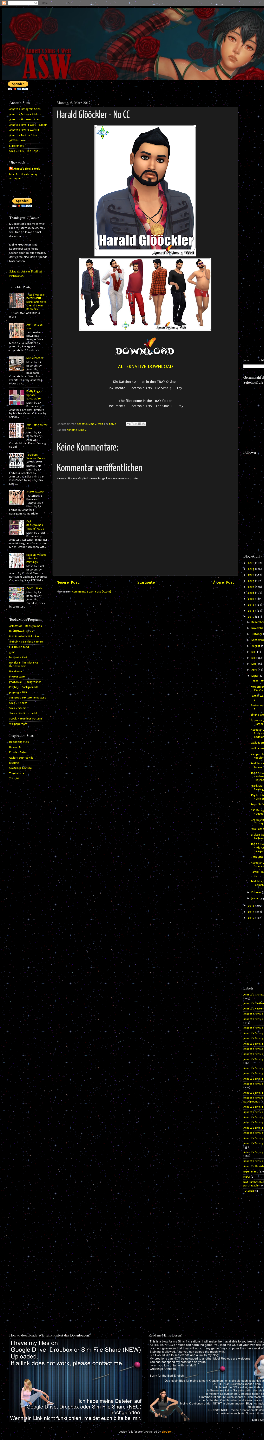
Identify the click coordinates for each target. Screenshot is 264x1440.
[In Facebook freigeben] (140, 424)
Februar (256, 892)
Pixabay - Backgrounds (23, 687)
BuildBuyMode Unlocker (24, 636)
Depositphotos (19, 742)
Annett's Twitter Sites (23, 135)
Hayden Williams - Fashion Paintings (36, 558)
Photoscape (17, 676)
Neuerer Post (68, 582)
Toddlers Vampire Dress (35, 456)
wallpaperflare (18, 724)
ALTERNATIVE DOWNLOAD (145, 366)
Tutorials (249, 1190)
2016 (251, 905)
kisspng (14, 763)
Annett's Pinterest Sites (24, 119)
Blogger (167, 1431)
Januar (255, 898)
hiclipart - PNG (18, 657)
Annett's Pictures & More (25, 114)
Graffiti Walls (34, 588)
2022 (251, 587)
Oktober (257, 634)
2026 (251, 563)
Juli (253, 652)
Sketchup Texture (20, 768)
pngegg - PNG (18, 692)
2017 (251, 616)
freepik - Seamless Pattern (26, 641)
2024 (251, 575)
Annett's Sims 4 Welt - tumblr (28, 125)
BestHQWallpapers (21, 631)
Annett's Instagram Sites (25, 109)
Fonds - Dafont (19, 752)
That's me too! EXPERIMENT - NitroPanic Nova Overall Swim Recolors (36, 302)
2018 (251, 610)
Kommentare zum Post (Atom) (91, 591)
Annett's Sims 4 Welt (26, 168)
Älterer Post (223, 582)
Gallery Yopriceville (21, 757)
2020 (251, 599)
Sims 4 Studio (18, 708)
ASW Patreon (17, 140)
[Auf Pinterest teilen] (144, 424)
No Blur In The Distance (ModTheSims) (23, 664)
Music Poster (34, 358)
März (254, 676)
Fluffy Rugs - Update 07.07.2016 (34, 395)
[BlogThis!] (132, 424)
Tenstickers (16, 773)
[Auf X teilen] (136, 424)
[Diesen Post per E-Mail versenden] (128, 424)
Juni (253, 658)
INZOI (246, 1176)
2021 (251, 593)
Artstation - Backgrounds (25, 626)
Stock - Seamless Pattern (25, 718)
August (256, 646)
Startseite (146, 582)
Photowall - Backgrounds (25, 682)
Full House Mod (19, 647)
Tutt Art (14, 778)
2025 (251, 569)
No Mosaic (16, 671)
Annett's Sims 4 (77, 430)
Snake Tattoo (35, 491)
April (254, 670)
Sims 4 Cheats (18, 703)
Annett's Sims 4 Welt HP (24, 130)
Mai (254, 664)
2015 (251, 912)
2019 (251, 604)
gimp (12, 652)
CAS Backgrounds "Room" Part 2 (35, 525)
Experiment (16, 146)
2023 (251, 581)
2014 (251, 918)
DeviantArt (16, 747)
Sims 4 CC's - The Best (23, 151)
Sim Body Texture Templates (27, 697)
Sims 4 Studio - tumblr (23, 713)
